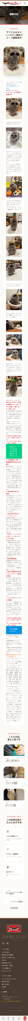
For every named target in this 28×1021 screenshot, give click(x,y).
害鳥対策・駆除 (5, 981)
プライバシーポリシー (11, 1010)
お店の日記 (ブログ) (6, 963)
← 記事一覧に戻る (14, 907)
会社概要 (4, 987)
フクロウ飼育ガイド (6, 968)
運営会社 (20, 1010)
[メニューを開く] (25, 3)
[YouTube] (7, 943)
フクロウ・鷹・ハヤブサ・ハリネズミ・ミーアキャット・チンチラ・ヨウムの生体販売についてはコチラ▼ (14, 660)
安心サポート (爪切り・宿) (8, 957)
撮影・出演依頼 (5, 984)
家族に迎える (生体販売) (7, 955)
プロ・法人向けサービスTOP (9, 979)
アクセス (4, 960)
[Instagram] (3, 943)
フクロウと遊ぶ (5, 952)
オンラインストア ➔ (6, 971)
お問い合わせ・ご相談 (7, 965)
